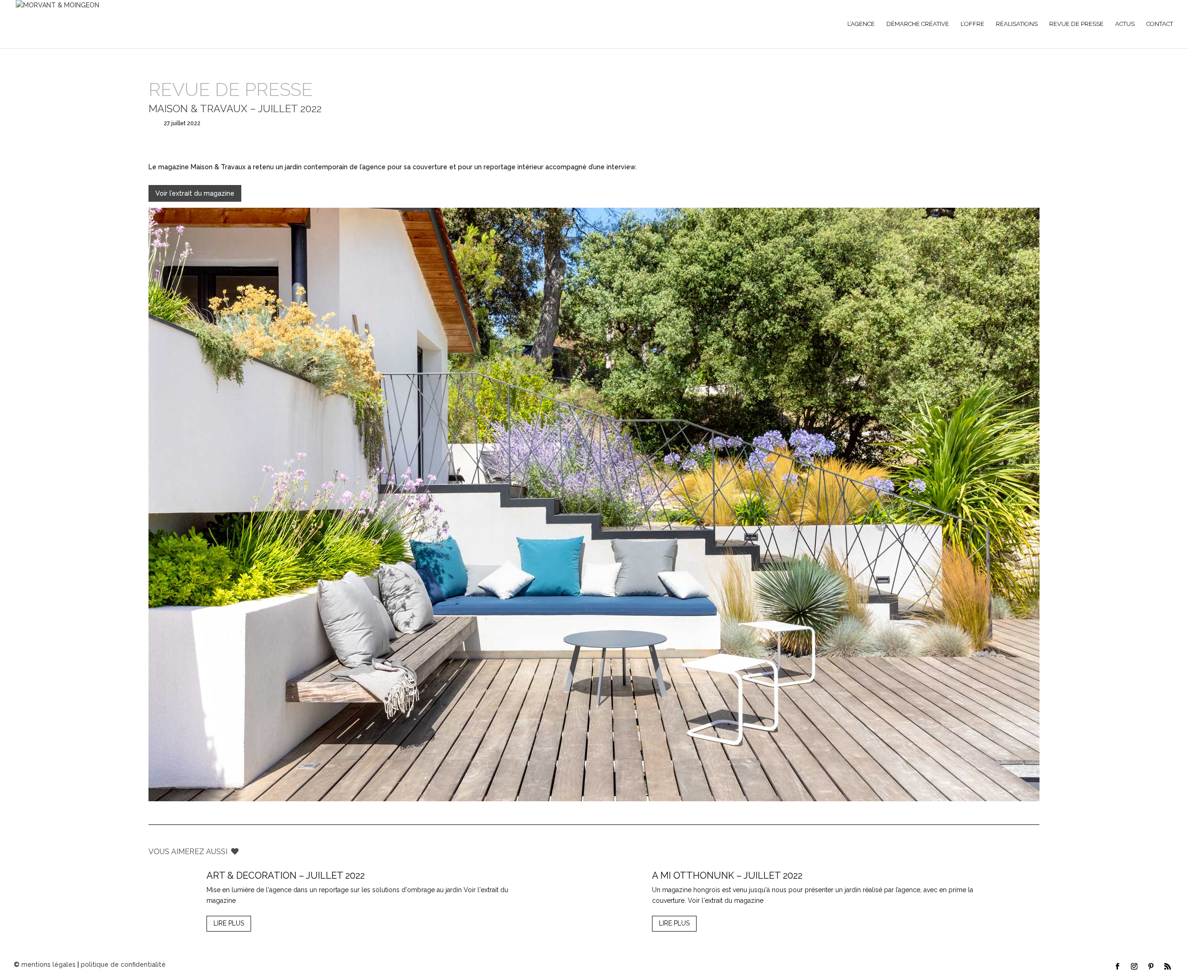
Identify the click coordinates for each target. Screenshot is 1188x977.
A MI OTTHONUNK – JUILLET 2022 (727, 875)
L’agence (861, 24)
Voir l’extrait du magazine (194, 193)
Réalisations (1017, 24)
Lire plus (228, 923)
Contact (1159, 24)
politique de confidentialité (123, 964)
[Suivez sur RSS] (1167, 966)
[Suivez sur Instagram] (1134, 966)
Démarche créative (917, 24)
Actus (1125, 24)
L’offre (972, 24)
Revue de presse (1076, 24)
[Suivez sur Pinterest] (1150, 966)
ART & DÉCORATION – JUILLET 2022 (286, 875)
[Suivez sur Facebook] (1117, 966)
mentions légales (48, 964)
